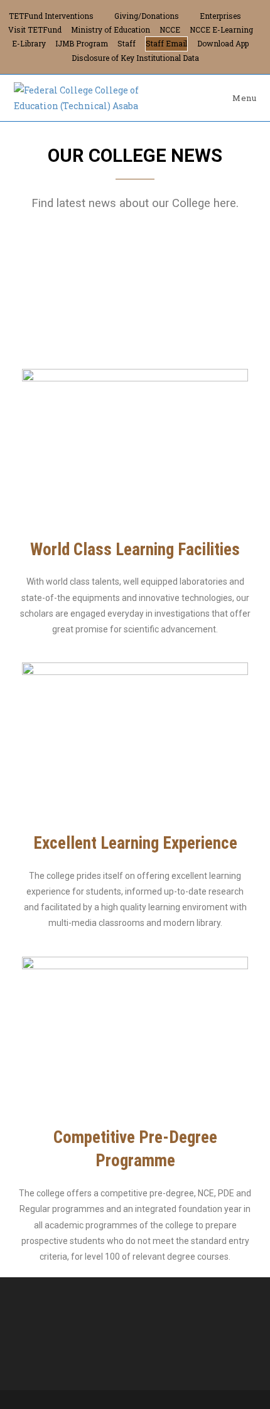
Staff (126, 43)
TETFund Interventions (51, 16)
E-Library (29, 43)
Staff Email (166, 43)
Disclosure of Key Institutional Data (135, 58)
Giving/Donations (146, 16)
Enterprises (220, 16)
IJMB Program (81, 43)
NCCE (169, 29)
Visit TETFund (35, 29)
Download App (223, 43)
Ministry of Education (110, 29)
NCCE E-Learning (221, 29)
